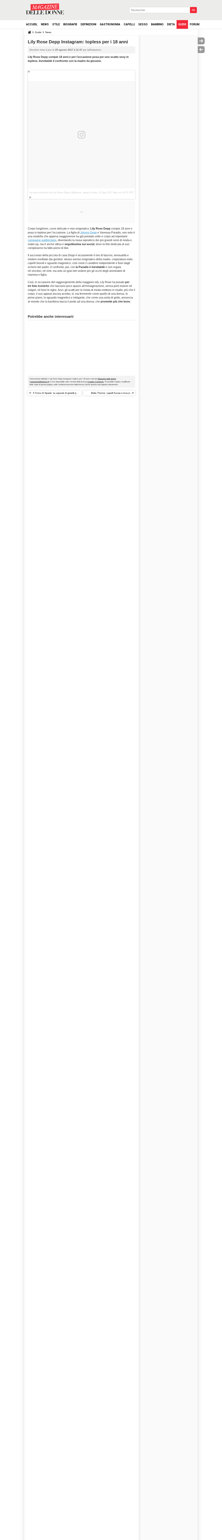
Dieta (171, 24)
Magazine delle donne (107, 379)
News (45, 24)
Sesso (143, 24)
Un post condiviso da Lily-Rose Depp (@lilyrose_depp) (59, 192)
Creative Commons (95, 382)
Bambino (157, 24)
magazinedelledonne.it (39, 382)
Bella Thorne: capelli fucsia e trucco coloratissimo (110, 394)
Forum (194, 24)
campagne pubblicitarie (42, 240)
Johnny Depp (88, 232)
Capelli (129, 24)
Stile (56, 24)
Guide (182, 24)
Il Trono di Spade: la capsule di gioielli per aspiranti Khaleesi (56, 394)
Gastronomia (110, 24)
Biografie (70, 24)
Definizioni (88, 24)
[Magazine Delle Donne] (45, 8)
